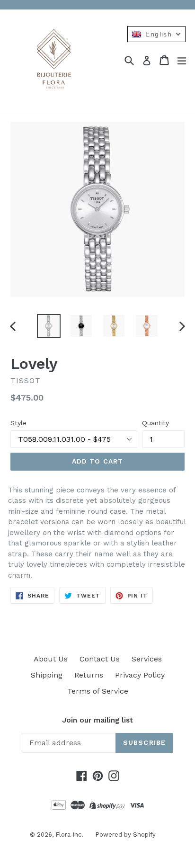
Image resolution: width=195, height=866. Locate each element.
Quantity (155, 423)
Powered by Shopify (125, 834)
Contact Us (100, 658)
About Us (51, 658)
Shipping (46, 674)
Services (147, 658)
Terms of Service (97, 691)
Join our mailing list (97, 720)
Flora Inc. (69, 834)
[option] (48, 326)
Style (18, 423)
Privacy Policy (140, 674)
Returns (88, 674)
